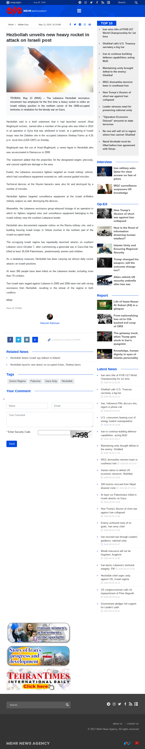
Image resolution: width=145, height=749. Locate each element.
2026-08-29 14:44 (127, 488)
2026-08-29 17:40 (112, 453)
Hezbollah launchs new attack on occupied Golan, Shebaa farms (45, 364)
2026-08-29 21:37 (112, 397)
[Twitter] (119, 704)
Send (12, 443)
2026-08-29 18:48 (112, 425)
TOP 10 (107, 23)
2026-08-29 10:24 (112, 583)
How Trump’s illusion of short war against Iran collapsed (117, 96)
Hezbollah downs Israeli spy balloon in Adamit (35, 357)
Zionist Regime (17, 381)
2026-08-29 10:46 (126, 569)
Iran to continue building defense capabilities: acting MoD (119, 57)
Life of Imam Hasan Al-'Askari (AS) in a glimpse (126, 305)
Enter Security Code (18, 431)
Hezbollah (67, 381)
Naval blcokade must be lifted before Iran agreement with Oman (119, 145)
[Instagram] (114, 704)
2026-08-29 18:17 (112, 439)
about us (117, 723)
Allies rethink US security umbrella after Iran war (125, 281)
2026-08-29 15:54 (112, 477)
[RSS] (130, 704)
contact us (133, 723)
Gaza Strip (51, 381)
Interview (104, 162)
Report (102, 295)
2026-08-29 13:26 (112, 502)
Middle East (23, 24)
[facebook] (125, 704)
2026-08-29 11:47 (112, 544)
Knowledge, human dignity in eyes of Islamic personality (126, 354)
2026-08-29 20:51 (112, 411)
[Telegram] (108, 704)
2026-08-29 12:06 (112, 530)
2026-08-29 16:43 (128, 463)
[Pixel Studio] (135, 743)
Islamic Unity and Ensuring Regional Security (126, 249)
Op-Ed (102, 204)
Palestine (35, 381)
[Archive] (136, 704)
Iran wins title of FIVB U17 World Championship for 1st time (119, 33)
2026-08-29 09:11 (112, 611)
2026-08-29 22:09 (112, 382)
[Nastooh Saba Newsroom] (125, 743)
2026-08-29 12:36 (112, 516)
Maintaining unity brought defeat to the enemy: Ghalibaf (118, 72)
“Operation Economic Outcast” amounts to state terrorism (118, 121)
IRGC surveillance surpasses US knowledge (125, 189)
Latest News (107, 369)
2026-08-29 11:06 (112, 558)
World (11, 24)
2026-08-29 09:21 (112, 597)
